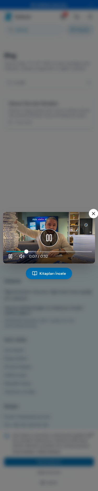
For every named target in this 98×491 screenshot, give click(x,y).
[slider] (49, 251)
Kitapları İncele (52, 273)
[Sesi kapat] (22, 256)
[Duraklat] (49, 237)
